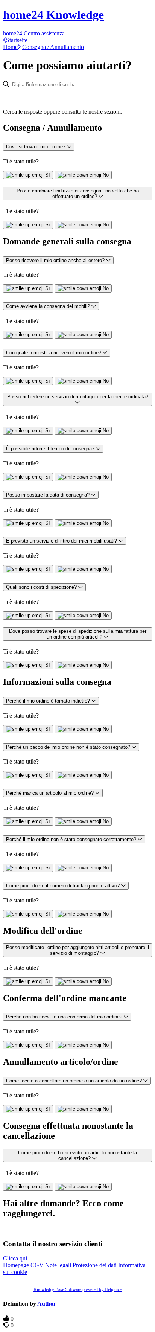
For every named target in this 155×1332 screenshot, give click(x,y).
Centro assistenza (44, 33)
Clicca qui (15, 1258)
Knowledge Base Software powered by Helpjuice (77, 1289)
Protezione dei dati (95, 1265)
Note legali (58, 1265)
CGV (37, 1265)
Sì (47, 175)
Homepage (16, 1265)
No (106, 175)
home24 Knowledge (53, 14)
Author (46, 1303)
